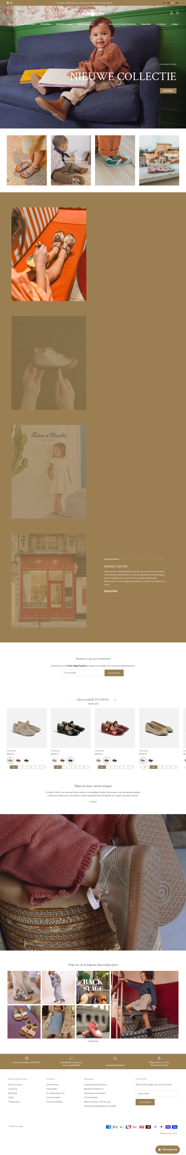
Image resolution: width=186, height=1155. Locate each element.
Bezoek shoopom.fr (93, 1088)
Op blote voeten (64, 24)
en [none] (168, 3)
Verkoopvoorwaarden (95, 1093)
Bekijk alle (93, 703)
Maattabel (52, 1088)
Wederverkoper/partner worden (100, 1106)
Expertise (146, 24)
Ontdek (168, 90)
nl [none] (173, 3)
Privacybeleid (91, 1097)
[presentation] (45, 767)
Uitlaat (174, 24)
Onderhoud (52, 1084)
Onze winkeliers (55, 1101)
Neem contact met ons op (97, 1101)
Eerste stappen (85, 24)
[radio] (10, 760)
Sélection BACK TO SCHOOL (93, 699)
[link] (145, 1005)
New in (11, 24)
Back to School (27, 24)
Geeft (11, 1097)
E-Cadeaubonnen (56, 1093)
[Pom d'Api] (93, 12)
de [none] (177, 3)
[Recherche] (8, 13)
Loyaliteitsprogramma (95, 1084)
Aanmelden (114, 673)
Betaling (12, 1093)
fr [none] (164, 3)
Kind (100, 24)
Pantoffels (46, 24)
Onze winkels (53, 1097)
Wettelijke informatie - (169, 1133)
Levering (12, 1088)
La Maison (161, 24)
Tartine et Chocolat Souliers (122, 24)
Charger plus (93, 1041)
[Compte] (171, 13)
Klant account (15, 1084)
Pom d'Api (18, 1126)
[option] (164, 3)
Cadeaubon (14, 1101)
